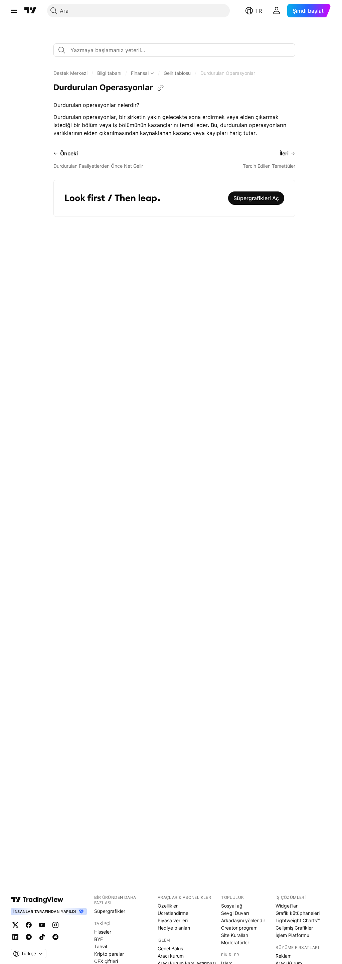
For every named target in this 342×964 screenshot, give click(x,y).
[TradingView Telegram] (28, 937)
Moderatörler (235, 942)
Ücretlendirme (173, 913)
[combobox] (174, 50)
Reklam (284, 956)
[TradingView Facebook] (28, 925)
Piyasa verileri (173, 920)
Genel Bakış (170, 948)
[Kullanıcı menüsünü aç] (276, 10)
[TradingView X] (15, 925)
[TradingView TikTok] (42, 937)
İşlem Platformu (292, 935)
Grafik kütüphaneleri (298, 913)
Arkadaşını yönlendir (243, 920)
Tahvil (100, 946)
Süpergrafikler (109, 911)
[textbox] (177, 50)
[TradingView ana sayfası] (30, 10)
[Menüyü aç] (13, 10)
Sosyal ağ (231, 906)
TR (258, 10)
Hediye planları (174, 928)
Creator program (239, 928)
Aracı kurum (171, 956)
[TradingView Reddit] (55, 937)
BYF (98, 939)
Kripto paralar (109, 954)
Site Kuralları (234, 935)
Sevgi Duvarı (235, 913)
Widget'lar (287, 906)
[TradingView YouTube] (42, 925)
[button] (70, 73)
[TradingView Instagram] (55, 925)
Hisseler (102, 932)
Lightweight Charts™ (298, 920)
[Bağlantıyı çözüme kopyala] (161, 88)
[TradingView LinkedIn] (15, 937)
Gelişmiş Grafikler (294, 928)
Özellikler (168, 906)
